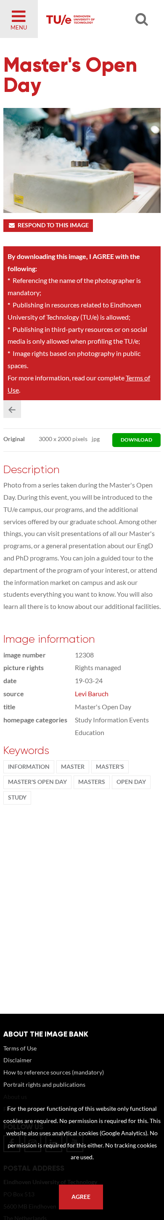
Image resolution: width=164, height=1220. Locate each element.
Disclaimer (17, 1060)
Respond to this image (53, 225)
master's (110, 766)
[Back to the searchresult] (12, 409)
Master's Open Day (37, 781)
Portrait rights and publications (44, 1084)
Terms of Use (20, 1048)
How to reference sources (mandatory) (53, 1072)
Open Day (131, 781)
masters (91, 781)
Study (17, 797)
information (29, 766)
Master (73, 766)
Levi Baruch (91, 693)
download (136, 439)
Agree (80, 1196)
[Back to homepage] (95, 19)
